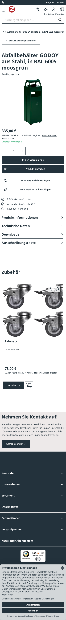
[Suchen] (60, 19)
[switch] (38, 559)
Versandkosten (49, 135)
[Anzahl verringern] (5, 151)
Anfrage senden (14, 443)
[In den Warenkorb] (29, 385)
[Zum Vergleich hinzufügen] (51, 289)
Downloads (10, 234)
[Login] (54, 9)
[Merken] (46, 9)
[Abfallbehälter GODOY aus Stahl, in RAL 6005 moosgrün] (33, 102)
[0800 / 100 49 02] (3, 2)
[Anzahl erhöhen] (22, 151)
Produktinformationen (20, 217)
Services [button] (60, 2)
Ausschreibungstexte (19, 243)
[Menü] (3, 9)
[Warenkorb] (61, 9)
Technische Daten (16, 226)
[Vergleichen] (38, 9)
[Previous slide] (4, 31)
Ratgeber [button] (50, 2)
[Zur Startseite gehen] (21, 9)
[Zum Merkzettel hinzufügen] (57, 289)
